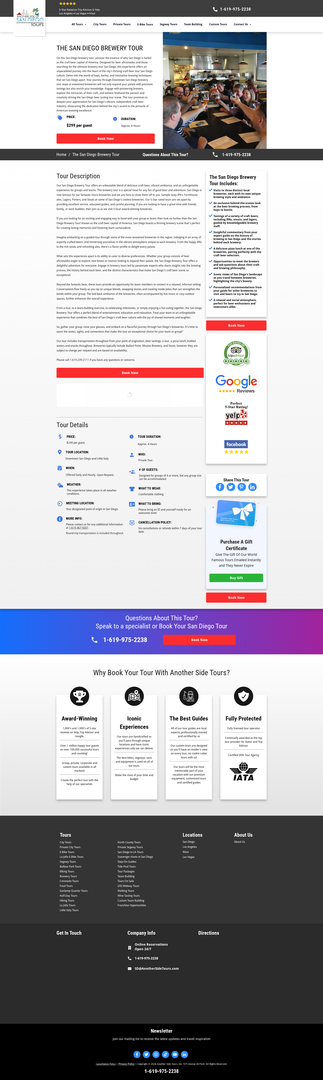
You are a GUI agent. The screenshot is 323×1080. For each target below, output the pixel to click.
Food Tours (66, 886)
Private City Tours (70, 847)
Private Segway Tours (130, 847)
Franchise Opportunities (132, 905)
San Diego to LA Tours (130, 852)
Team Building (193, 24)
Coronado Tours (69, 881)
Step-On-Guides (127, 861)
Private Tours (122, 24)
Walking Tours (126, 890)
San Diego (189, 841)
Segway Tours (168, 24)
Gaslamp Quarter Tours (73, 890)
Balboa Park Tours (70, 866)
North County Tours (129, 842)
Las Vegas (81, 13)
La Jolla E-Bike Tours (71, 856)
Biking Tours (67, 871)
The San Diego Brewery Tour (100, 48)
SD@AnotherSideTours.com (157, 969)
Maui (92, 13)
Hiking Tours (67, 900)
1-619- (151, 1071)
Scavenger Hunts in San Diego (135, 856)
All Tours (77, 24)
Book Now (105, 139)
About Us (239, 841)
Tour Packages (126, 871)
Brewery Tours (68, 876)
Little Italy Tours (69, 910)
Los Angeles (66, 13)
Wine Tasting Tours (129, 895)
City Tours (99, 24)
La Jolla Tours (67, 905)
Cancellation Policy (106, 1064)
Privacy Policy (126, 1064)
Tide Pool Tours (127, 866)
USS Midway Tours (128, 886)
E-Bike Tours (67, 852)
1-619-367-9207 (78, 527)
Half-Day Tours (68, 895)
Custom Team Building (131, 900)
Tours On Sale (126, 881)
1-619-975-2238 (236, 154)
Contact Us (241, 24)
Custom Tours (218, 24)
